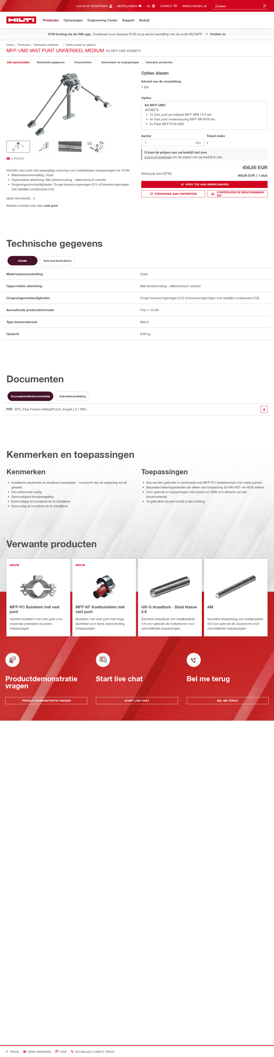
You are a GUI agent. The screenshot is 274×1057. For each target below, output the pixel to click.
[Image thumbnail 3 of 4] (70, 146)
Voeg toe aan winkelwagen (207, 184)
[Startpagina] (21, 20)
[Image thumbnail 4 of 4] (96, 146)
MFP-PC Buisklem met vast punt (35, 609)
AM (210, 607)
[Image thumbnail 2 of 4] (44, 146)
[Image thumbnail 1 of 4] (18, 146)
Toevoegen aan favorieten (176, 193)
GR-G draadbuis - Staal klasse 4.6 (169, 609)
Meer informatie (18, 198)
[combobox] (240, 5)
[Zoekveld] (265, 5)
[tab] (18, 62)
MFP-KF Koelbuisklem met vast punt (100, 609)
